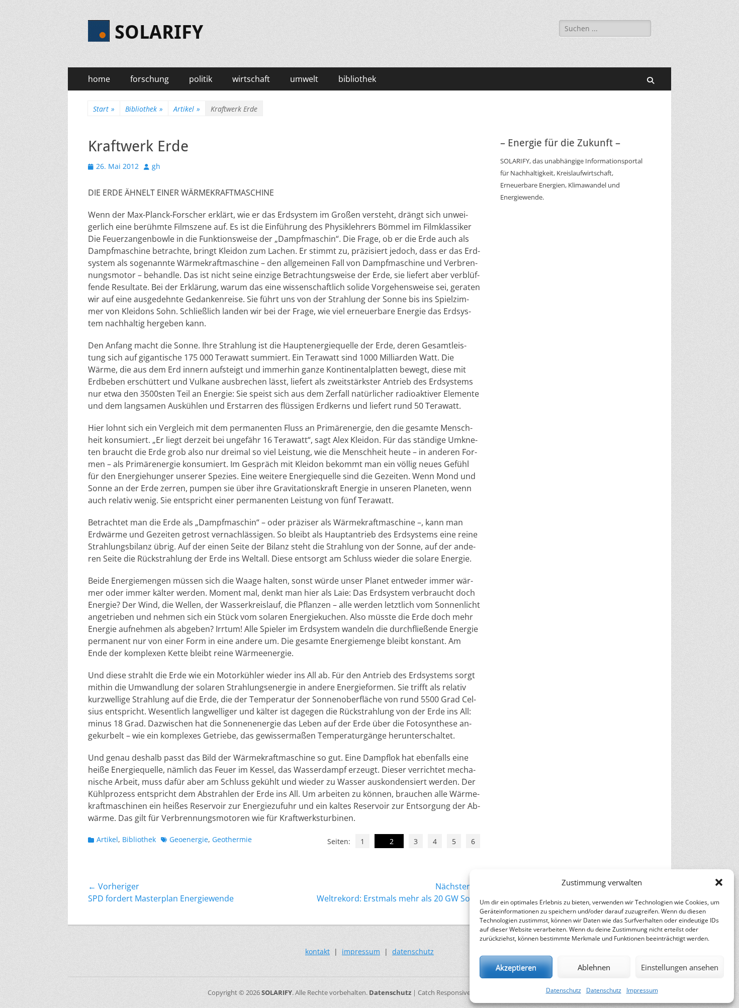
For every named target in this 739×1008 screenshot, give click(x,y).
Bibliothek (144, 109)
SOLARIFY (159, 32)
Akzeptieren (516, 967)
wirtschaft (251, 78)
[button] (719, 882)
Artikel (186, 109)
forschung (149, 78)
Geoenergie (188, 839)
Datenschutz (563, 990)
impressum (361, 951)
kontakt (317, 951)
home (99, 78)
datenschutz (413, 951)
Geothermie (232, 839)
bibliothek (357, 78)
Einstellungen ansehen (679, 967)
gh (156, 166)
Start (104, 109)
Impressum (642, 990)
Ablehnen (594, 967)
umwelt (304, 78)
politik (200, 78)
